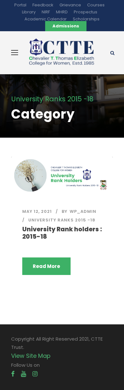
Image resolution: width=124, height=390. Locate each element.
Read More (46, 266)
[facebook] (13, 374)
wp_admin (83, 211)
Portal (20, 5)
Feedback (42, 5)
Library (29, 12)
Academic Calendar (45, 19)
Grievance (70, 5)
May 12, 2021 (37, 211)
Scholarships (86, 19)
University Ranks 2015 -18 (61, 220)
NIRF (46, 12)
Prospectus (85, 12)
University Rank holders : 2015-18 (62, 233)
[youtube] (23, 374)
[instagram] (35, 374)
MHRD (62, 12)
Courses (96, 5)
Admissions (65, 26)
